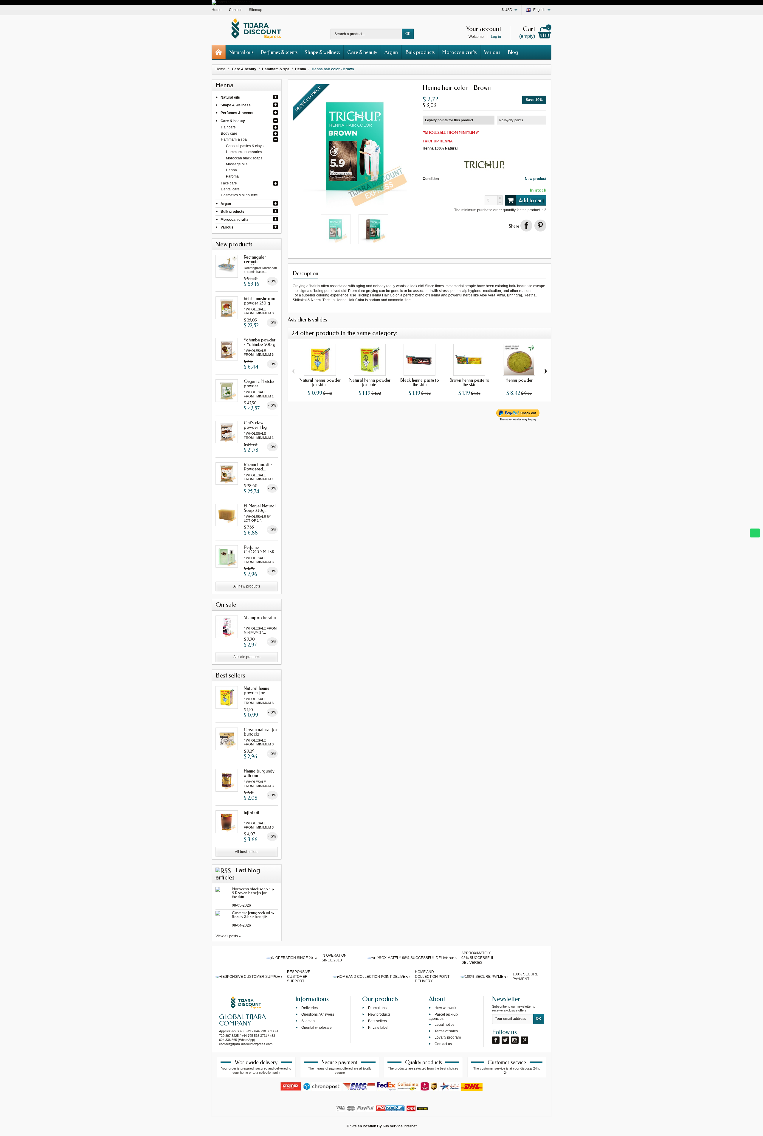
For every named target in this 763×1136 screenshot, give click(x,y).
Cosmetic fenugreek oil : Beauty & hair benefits (252, 914)
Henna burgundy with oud (259, 773)
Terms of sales (446, 1031)
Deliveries (309, 1008)
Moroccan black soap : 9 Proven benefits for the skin (251, 893)
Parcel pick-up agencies (443, 1016)
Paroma (232, 176)
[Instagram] (515, 1040)
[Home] (219, 52)
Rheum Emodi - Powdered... (258, 467)
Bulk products (420, 52)
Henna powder (519, 380)
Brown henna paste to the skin (469, 382)
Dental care (230, 189)
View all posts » (228, 936)
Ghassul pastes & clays (244, 146)
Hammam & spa (234, 139)
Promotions (377, 1008)
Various (492, 52)
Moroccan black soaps (244, 158)
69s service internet (400, 1126)
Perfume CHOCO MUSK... (260, 549)
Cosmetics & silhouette (239, 195)
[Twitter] (505, 1040)
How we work (445, 1008)
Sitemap (308, 1021)
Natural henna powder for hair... (369, 382)
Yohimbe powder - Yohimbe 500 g (259, 342)
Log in (496, 36)
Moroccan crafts (459, 52)
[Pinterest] (540, 225)
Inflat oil (251, 812)
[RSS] (223, 870)
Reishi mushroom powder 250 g (259, 301)
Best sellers (377, 1021)
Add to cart (531, 200)
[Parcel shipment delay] (232, 2)
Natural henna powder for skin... (320, 382)
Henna (231, 170)
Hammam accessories (244, 152)
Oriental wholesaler (317, 1027)
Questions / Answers (317, 1014)
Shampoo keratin (260, 617)
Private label (378, 1027)
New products (379, 1014)
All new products (246, 586)
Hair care (228, 127)
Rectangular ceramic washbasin (255, 261)
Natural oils (241, 52)
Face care (229, 183)
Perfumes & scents (279, 52)
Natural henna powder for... (256, 690)
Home (220, 69)
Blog (513, 52)
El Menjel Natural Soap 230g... (260, 508)
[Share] (526, 225)
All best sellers (246, 852)
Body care (229, 133)
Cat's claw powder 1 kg (255, 425)
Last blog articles (237, 873)
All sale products (246, 657)
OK (407, 34)
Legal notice (445, 1024)
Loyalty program (448, 1037)
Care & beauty (362, 52)
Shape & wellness (322, 52)
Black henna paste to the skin (419, 382)
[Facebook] (496, 1040)
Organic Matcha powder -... (259, 383)
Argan (391, 52)
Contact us (443, 1044)
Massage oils (236, 164)
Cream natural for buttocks (260, 732)
